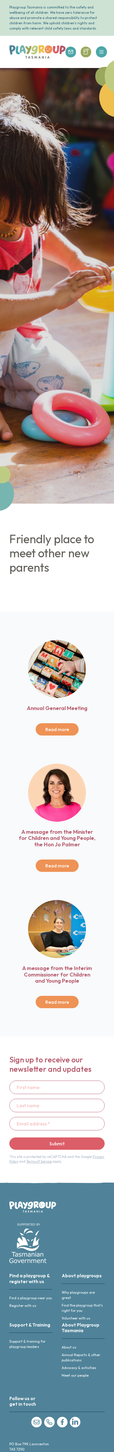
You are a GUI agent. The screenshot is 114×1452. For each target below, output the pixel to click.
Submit (57, 1144)
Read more (57, 729)
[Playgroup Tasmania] (37, 52)
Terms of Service (39, 1161)
